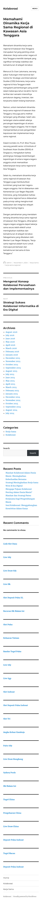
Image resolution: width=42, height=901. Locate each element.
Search (6, 448)
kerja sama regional (13, 265)
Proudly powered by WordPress (24, 897)
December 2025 (13, 358)
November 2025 (13, 361)
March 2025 (11, 387)
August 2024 (11, 410)
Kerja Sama (34, 263)
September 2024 (13, 407)
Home (6, 878)
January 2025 (12, 394)
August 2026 (11, 332)
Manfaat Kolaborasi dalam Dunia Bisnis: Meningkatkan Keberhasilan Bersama (21, 476)
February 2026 (12, 351)
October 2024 (12, 403)
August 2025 (11, 371)
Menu (34, 8)
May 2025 (10, 381)
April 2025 (10, 384)
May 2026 (10, 342)
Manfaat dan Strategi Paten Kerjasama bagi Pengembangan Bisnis (20, 498)
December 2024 (13, 397)
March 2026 (11, 348)
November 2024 (13, 400)
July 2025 (10, 374)
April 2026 (10, 345)
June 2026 (10, 338)
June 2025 (10, 377)
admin (9, 263)
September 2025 (13, 368)
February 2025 (12, 390)
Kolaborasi (10, 8)
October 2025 (12, 364)
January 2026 (12, 355)
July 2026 (10, 335)
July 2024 (10, 413)
